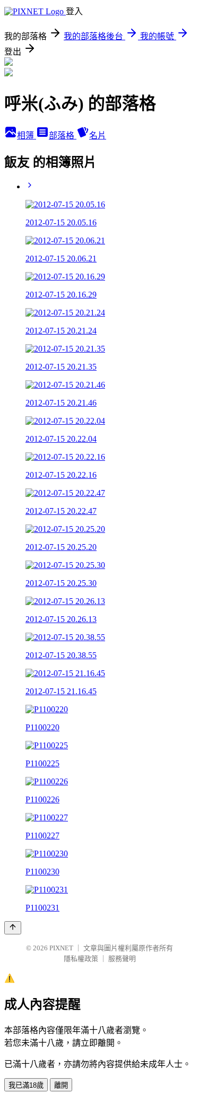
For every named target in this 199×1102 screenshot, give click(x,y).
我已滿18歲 (26, 1085)
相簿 (26, 135)
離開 (61, 1085)
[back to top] (12, 927)
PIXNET (61, 948)
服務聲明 (122, 959)
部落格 (62, 135)
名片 (97, 135)
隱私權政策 (81, 959)
